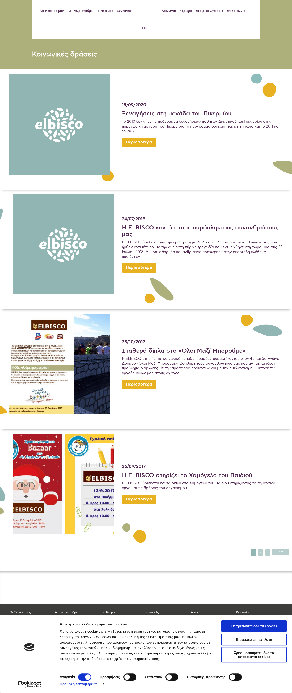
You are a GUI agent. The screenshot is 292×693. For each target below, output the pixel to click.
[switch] (129, 677)
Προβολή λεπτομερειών (79, 684)
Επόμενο (280, 551)
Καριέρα (185, 11)
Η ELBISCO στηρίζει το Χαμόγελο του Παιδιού (187, 475)
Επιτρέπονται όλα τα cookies (254, 626)
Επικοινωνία (236, 11)
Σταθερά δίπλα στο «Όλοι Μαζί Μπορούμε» (183, 351)
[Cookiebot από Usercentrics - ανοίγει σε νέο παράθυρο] (30, 684)
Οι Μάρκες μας (52, 11)
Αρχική (196, 612)
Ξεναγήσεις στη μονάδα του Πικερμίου (177, 114)
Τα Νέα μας (104, 11)
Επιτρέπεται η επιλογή (254, 639)
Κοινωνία (169, 11)
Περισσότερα (139, 142)
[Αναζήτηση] (252, 11)
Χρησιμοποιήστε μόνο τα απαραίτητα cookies (254, 655)
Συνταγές (124, 11)
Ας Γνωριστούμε (80, 11)
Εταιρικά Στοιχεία (209, 11)
